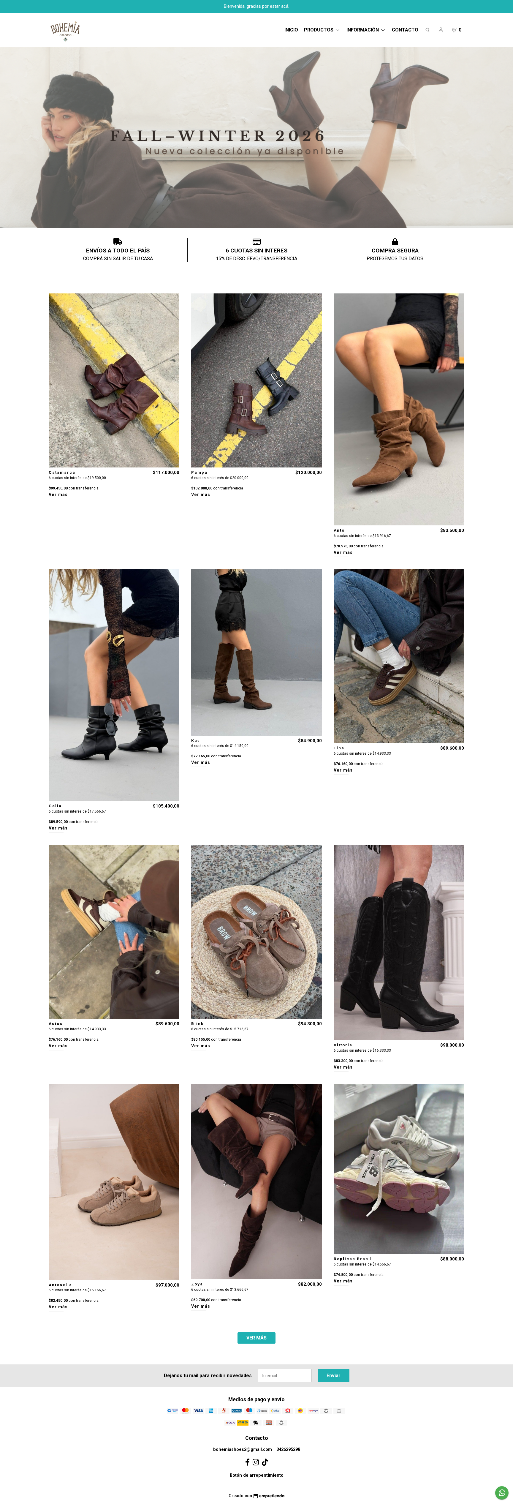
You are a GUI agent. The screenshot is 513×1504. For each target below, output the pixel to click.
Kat (195, 740)
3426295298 (288, 1449)
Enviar (334, 1375)
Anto (339, 530)
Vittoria (343, 1044)
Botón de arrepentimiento (257, 1475)
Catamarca (62, 472)
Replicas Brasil (353, 1258)
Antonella (60, 1284)
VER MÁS (256, 1338)
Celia (55, 805)
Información (363, 30)
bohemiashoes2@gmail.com (242, 1449)
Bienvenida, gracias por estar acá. (256, 6)
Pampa (199, 472)
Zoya (197, 1284)
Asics (56, 1023)
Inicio (291, 30)
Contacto (405, 30)
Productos (319, 30)
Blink (197, 1023)
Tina (339, 747)
